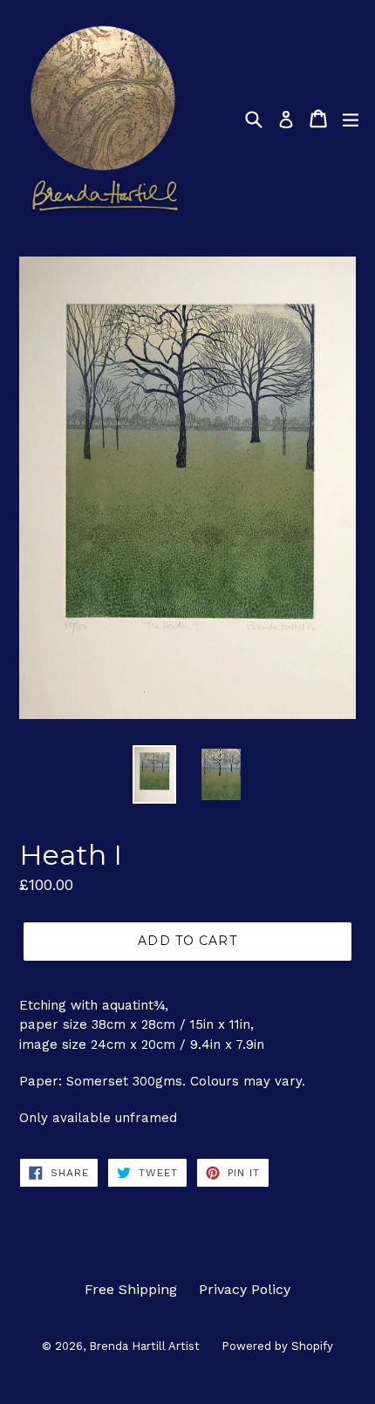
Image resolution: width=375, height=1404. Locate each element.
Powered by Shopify (277, 1346)
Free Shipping (131, 1289)
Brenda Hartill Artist (144, 1346)
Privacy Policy (244, 1289)
